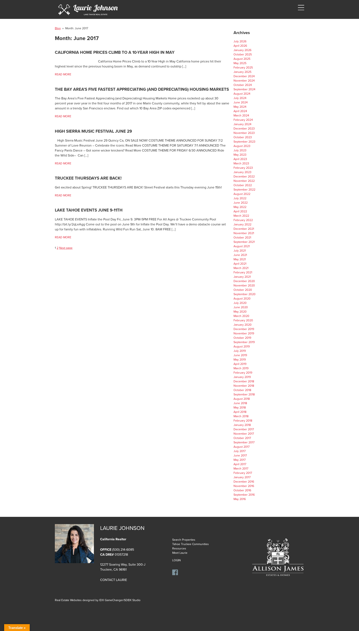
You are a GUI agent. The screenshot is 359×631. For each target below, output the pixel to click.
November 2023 (244, 133)
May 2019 (240, 359)
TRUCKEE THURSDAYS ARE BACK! (88, 178)
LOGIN (176, 560)
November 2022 (244, 181)
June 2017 (240, 455)
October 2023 (243, 137)
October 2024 (243, 85)
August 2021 (242, 246)
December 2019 (244, 329)
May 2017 (240, 460)
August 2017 (242, 447)
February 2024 (243, 120)
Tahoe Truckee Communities (190, 544)
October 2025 (243, 54)
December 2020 (244, 281)
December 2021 (244, 229)
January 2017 (242, 477)
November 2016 (244, 486)
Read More (63, 74)
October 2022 (243, 185)
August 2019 (242, 346)
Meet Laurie (179, 553)
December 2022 (244, 176)
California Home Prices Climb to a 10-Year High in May (115, 52)
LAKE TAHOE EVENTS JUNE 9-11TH (89, 210)
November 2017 (244, 433)
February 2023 (243, 168)
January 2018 (242, 425)
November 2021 (244, 233)
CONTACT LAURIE (113, 580)
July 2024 (240, 98)
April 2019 (240, 364)
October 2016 (242, 490)
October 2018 (242, 390)
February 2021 (243, 272)
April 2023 (240, 159)
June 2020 (241, 307)
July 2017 (240, 451)
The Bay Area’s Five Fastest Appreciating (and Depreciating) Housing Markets (142, 89)
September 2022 (244, 189)
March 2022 (241, 216)
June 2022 (241, 202)
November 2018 (244, 386)
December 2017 (244, 429)
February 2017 (243, 473)
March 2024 (241, 115)
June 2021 (240, 255)
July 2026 (240, 41)
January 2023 (242, 172)
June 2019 (240, 355)
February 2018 (243, 420)
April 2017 (240, 464)
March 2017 (241, 468)
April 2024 (240, 111)
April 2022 (240, 211)
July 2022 (240, 198)
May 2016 (240, 499)
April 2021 (240, 263)
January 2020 (243, 325)
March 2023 (241, 163)
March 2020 (241, 316)
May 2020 (240, 311)
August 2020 (242, 298)
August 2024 (242, 93)
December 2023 (244, 128)
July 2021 (240, 250)
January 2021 (242, 277)
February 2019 (243, 372)
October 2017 (242, 438)
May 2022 (240, 207)
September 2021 (244, 242)
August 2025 (242, 59)
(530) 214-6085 (123, 550)
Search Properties (183, 540)
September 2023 (244, 141)
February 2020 (243, 320)
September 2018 (244, 394)
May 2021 (240, 259)
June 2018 (240, 403)
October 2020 (243, 290)
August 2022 (242, 194)
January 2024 (242, 124)
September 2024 (244, 89)
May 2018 (240, 407)
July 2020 (240, 303)
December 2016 (244, 481)
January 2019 (242, 377)
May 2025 (240, 63)
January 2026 (242, 50)
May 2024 (240, 107)
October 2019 (242, 338)
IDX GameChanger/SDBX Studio (119, 600)
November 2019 (244, 333)
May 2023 (240, 155)
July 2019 (240, 351)
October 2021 (242, 237)
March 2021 (241, 268)
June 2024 (241, 102)
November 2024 (244, 80)
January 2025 (242, 72)
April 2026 (240, 46)
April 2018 (240, 412)
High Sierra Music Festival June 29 (93, 131)
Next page (66, 248)
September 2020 (245, 294)
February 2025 (243, 67)
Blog (58, 28)
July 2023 (240, 150)
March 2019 (241, 368)
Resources (179, 548)
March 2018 (241, 416)
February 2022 (243, 220)
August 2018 (242, 399)
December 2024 (244, 76)
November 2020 (244, 285)
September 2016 (244, 494)
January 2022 (242, 224)
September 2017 (244, 442)
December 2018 (244, 381)
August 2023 (242, 146)
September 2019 (244, 342)
